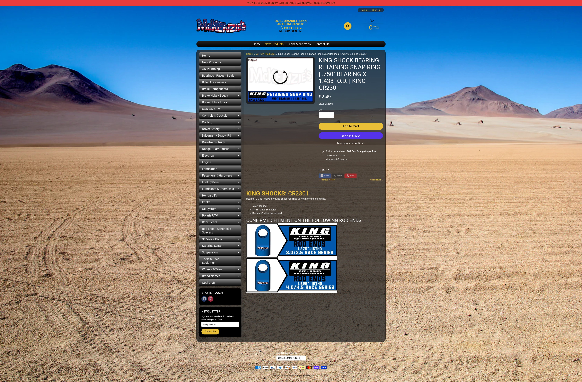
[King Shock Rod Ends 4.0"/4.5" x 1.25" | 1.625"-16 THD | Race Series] (291, 290)
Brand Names (221, 276)
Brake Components (221, 89)
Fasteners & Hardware (221, 176)
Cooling (221, 123)
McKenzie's (289, 376)
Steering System (221, 246)
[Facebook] (204, 299)
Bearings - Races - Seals (218, 75)
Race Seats (221, 222)
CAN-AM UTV (211, 109)
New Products (274, 44)
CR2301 (277, 193)
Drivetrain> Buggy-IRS (221, 136)
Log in (364, 10)
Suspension (221, 253)
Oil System (221, 209)
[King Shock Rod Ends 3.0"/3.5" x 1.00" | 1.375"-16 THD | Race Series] (291, 256)
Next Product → (376, 180)
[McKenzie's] (221, 25)
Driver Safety (221, 129)
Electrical (221, 156)
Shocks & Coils (221, 239)
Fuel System (221, 182)
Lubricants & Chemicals (221, 189)
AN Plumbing (221, 69)
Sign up (376, 10)
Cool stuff (208, 282)
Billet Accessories (214, 82)
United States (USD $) (289, 358)
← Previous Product (327, 180)
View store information (336, 159)
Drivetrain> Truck (213, 142)
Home (257, 44)
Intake (221, 202)
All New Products (265, 54)
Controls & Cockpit (221, 116)
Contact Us (321, 44)
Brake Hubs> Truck (214, 102)
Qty (320, 109)
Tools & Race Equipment (221, 261)
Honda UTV (209, 195)
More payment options (350, 143)
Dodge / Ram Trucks (221, 149)
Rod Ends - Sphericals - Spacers (217, 230)
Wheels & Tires (221, 270)
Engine (206, 162)
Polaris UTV (221, 216)
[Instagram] (210, 299)
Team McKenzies (299, 44)
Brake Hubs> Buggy (221, 96)
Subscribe (210, 331)
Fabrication (209, 169)
